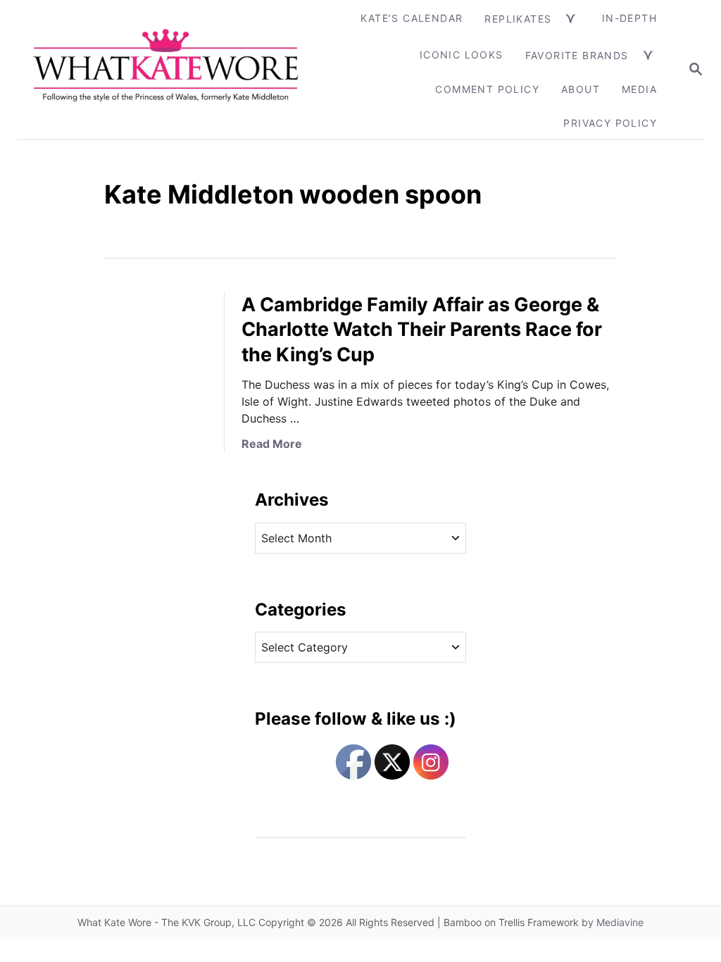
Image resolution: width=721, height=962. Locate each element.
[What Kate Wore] (166, 69)
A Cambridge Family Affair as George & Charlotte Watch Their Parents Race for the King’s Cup (422, 330)
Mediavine (620, 922)
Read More (272, 444)
